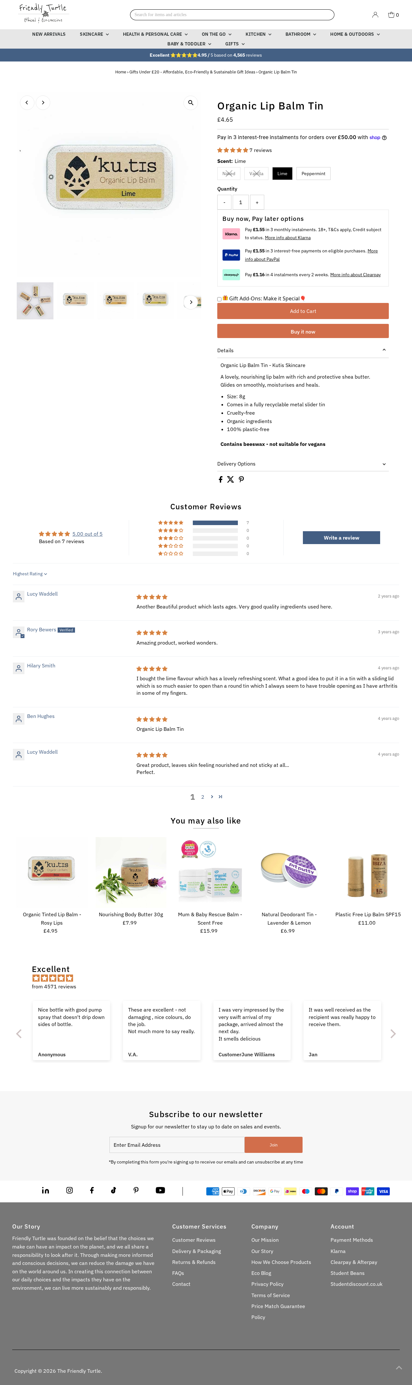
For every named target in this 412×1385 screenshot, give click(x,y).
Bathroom (299, 34)
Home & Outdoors (352, 34)
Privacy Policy (267, 1284)
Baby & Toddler (186, 44)
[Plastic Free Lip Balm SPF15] (368, 872)
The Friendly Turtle (79, 1371)
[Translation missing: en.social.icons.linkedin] (45, 1191)
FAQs (178, 1273)
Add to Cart (303, 311)
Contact (181, 1284)
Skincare (92, 34)
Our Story (262, 1251)
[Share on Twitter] (231, 480)
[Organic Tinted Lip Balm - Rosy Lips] (52, 872)
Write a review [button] (341, 537)
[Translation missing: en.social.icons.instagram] (69, 1191)
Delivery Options (236, 463)
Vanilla (258, 175)
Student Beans (348, 1273)
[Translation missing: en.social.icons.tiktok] (113, 1191)
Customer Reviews (194, 1240)
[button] (233, 150)
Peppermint (313, 173)
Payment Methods (352, 1240)
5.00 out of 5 (87, 534)
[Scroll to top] (399, 1367)
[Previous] (27, 102)
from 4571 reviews (54, 986)
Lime (282, 173)
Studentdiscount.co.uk (356, 1284)
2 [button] (202, 797)
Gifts (232, 44)
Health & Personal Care (153, 34)
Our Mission (265, 1240)
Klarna (338, 1251)
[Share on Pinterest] (241, 480)
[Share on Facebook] (221, 480)
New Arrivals (49, 34)
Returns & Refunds (194, 1262)
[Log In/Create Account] (375, 15)
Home (120, 72)
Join (273, 1145)
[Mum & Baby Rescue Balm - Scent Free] (210, 872)
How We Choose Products (281, 1262)
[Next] (43, 102)
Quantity (227, 188)
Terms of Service (270, 1295)
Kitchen (256, 34)
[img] (151, 597)
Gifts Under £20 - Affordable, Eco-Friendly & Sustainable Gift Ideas (192, 72)
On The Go (214, 34)
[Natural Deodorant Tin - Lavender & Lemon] (289, 872)
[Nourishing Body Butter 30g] (131, 872)
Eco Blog (261, 1273)
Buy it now (303, 331)
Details (225, 350)
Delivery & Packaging (196, 1251)
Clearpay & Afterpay (354, 1262)
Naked (231, 175)
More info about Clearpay (355, 275)
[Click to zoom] (190, 103)
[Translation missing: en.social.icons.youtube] (160, 1191)
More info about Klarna (288, 237)
